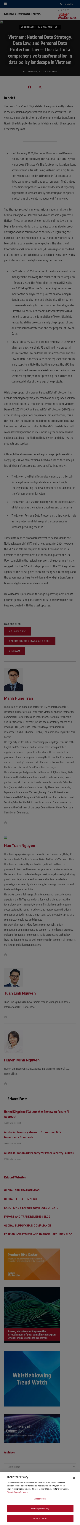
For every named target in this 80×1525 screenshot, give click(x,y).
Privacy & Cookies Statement (17, 1492)
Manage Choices (40, 1498)
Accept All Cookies (40, 1518)
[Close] (74, 1478)
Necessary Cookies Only (40, 1508)
